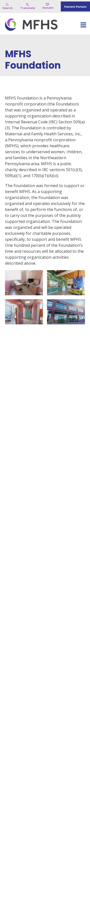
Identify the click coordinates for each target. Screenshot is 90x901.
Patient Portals (75, 6)
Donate (47, 7)
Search (7, 8)
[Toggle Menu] (83, 26)
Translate (27, 8)
